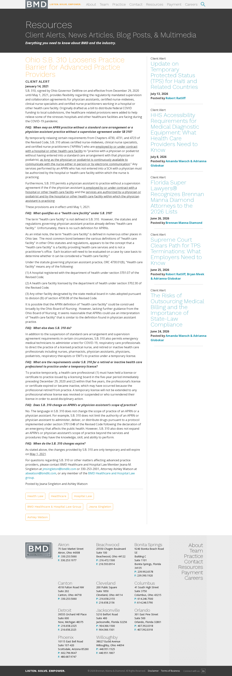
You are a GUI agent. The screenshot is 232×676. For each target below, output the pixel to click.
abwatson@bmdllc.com (40, 473)
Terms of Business (170, 670)
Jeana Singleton (100, 506)
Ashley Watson (37, 517)
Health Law (35, 496)
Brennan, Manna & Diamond (36, 4)
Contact (135, 4)
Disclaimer (153, 670)
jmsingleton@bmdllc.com (59, 469)
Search (203, 4)
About (91, 4)
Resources (154, 4)
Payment (174, 4)
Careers (191, 4)
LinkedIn (203, 671)
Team (104, 4)
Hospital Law (83, 496)
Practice (119, 4)
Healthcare (58, 496)
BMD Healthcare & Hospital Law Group (54, 506)
